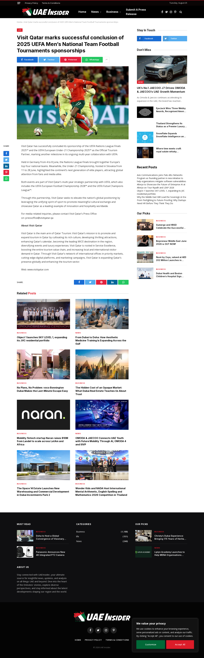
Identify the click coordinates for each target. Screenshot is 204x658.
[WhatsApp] (6, 178)
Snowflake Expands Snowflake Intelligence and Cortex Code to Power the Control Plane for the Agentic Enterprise (171, 135)
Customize (150, 644)
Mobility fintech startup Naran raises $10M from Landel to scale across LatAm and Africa (42, 441)
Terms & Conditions (51, 3)
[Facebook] (6, 153)
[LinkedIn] (6, 166)
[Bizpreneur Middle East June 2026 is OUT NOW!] (145, 241)
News (95, 11)
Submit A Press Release (136, 12)
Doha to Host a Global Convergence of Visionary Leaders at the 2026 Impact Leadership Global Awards (50, 537)
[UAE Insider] (45, 12)
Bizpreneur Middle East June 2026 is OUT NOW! (171, 242)
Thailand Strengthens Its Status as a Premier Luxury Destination (170, 125)
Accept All (180, 644)
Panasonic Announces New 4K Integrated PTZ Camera (50, 553)
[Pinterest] (6, 172)
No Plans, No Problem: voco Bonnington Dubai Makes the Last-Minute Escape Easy (42, 389)
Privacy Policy (31, 3)
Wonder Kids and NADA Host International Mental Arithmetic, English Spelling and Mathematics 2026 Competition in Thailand (101, 491)
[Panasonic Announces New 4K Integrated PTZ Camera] (25, 552)
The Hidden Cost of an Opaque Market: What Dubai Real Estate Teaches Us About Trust (100, 391)
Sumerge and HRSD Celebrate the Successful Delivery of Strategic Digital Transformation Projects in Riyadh (170, 226)
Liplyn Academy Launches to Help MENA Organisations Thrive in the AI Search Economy (169, 554)
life (19, 30)
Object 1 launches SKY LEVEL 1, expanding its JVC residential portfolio (42, 339)
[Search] (180, 12)
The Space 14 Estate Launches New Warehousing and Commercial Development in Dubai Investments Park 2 (43, 491)
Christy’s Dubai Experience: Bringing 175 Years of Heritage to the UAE (170, 537)
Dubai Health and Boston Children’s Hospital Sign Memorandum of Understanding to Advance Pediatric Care (170, 275)
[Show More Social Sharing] (106, 60)
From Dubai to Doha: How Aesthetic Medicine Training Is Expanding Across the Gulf (100, 340)
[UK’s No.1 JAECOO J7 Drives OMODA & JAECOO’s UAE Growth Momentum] (162, 70)
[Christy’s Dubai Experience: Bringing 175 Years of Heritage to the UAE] (143, 535)
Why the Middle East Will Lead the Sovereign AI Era (161, 197)
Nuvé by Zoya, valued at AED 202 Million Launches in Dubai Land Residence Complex (171, 259)
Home (82, 11)
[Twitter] (6, 160)
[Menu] (18, 3)
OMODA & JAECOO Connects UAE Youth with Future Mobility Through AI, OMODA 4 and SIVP (100, 441)
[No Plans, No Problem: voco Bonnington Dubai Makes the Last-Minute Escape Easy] (43, 364)
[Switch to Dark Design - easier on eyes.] (185, 12)
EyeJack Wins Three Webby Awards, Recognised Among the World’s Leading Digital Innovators (171, 110)
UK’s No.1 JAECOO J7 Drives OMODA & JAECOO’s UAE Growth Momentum (161, 89)
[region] (165, 635)
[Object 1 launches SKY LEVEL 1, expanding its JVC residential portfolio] (43, 314)
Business (112, 11)
